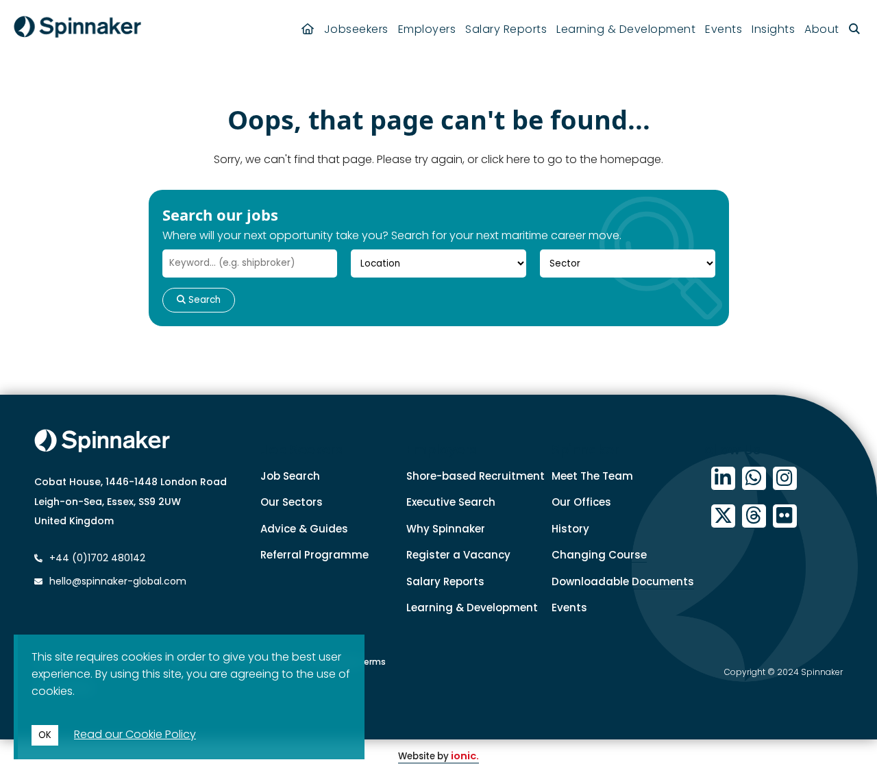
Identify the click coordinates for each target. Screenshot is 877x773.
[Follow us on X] (723, 516)
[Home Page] (308, 29)
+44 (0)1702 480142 (96, 558)
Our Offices (581, 502)
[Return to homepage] (77, 29)
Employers (427, 29)
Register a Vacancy (458, 555)
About (821, 29)
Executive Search (450, 502)
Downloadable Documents (623, 581)
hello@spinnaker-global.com (117, 581)
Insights (773, 29)
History (570, 529)
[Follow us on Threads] (754, 516)
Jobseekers (356, 29)
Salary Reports (506, 29)
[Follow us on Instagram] (785, 479)
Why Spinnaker (445, 529)
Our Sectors (291, 502)
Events (723, 29)
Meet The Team (592, 476)
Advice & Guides (304, 529)
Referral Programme (314, 555)
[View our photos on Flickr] (785, 516)
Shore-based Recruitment (475, 476)
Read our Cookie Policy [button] (135, 734)
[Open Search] (854, 29)
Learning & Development (625, 29)
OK (44, 734)
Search (203, 299)
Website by (438, 756)
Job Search (290, 476)
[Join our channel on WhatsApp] (754, 479)
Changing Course (599, 555)
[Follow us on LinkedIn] (723, 479)
